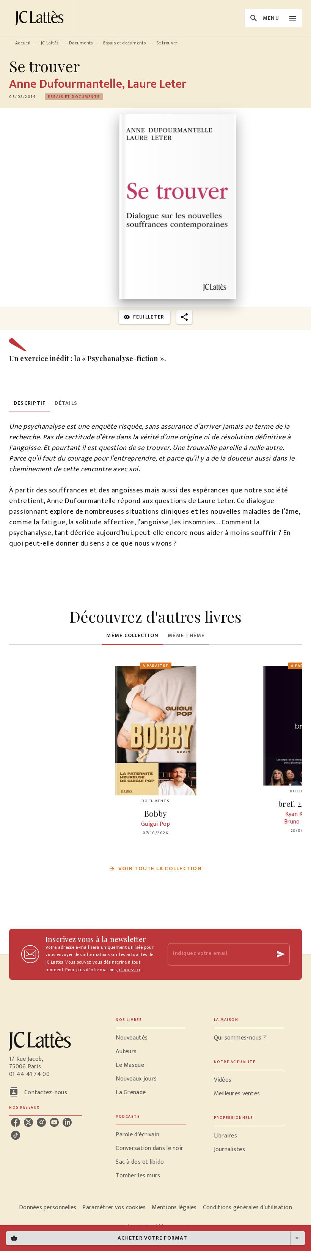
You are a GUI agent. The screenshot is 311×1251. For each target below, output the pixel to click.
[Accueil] (41, 18)
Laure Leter (157, 84)
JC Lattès (50, 43)
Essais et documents (124, 43)
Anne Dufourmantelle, (68, 84)
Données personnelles (47, 1207)
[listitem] (15, 1122)
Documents (81, 43)
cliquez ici (129, 969)
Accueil (22, 43)
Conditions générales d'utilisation (247, 1207)
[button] (74, 96)
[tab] (29, 403)
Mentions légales (174, 1207)
